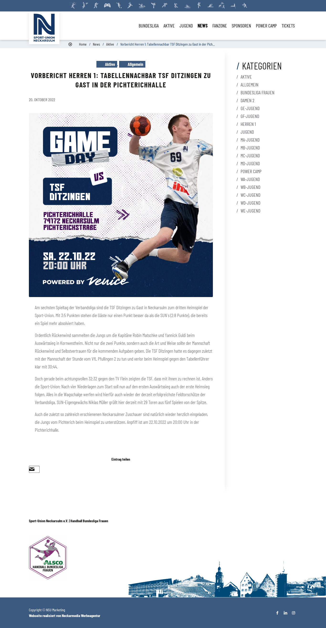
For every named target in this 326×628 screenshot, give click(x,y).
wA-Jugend (250, 179)
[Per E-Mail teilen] (32, 469)
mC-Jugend (250, 155)
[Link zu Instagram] (293, 612)
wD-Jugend (250, 203)
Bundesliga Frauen (257, 92)
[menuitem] (148, 25)
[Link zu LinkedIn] (285, 612)
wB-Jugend (250, 187)
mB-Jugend (250, 147)
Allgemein (135, 64)
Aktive (110, 44)
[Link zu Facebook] (277, 612)
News (96, 44)
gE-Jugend (250, 108)
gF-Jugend (250, 116)
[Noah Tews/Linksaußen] (121, 205)
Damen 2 (247, 100)
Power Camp (251, 171)
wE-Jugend (250, 210)
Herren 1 (248, 124)
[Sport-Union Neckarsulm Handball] (44, 28)
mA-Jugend (250, 140)
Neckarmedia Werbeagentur (81, 615)
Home (83, 44)
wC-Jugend (250, 195)
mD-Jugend (250, 163)
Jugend (247, 132)
